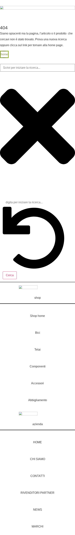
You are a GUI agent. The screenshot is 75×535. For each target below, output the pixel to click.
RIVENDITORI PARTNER (37, 492)
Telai (37, 349)
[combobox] (37, 68)
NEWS (37, 509)
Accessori (37, 383)
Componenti (38, 366)
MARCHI (37, 526)
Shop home (37, 315)
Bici (37, 332)
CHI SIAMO (37, 459)
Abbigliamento (37, 400)
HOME (37, 442)
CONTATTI (37, 475)
